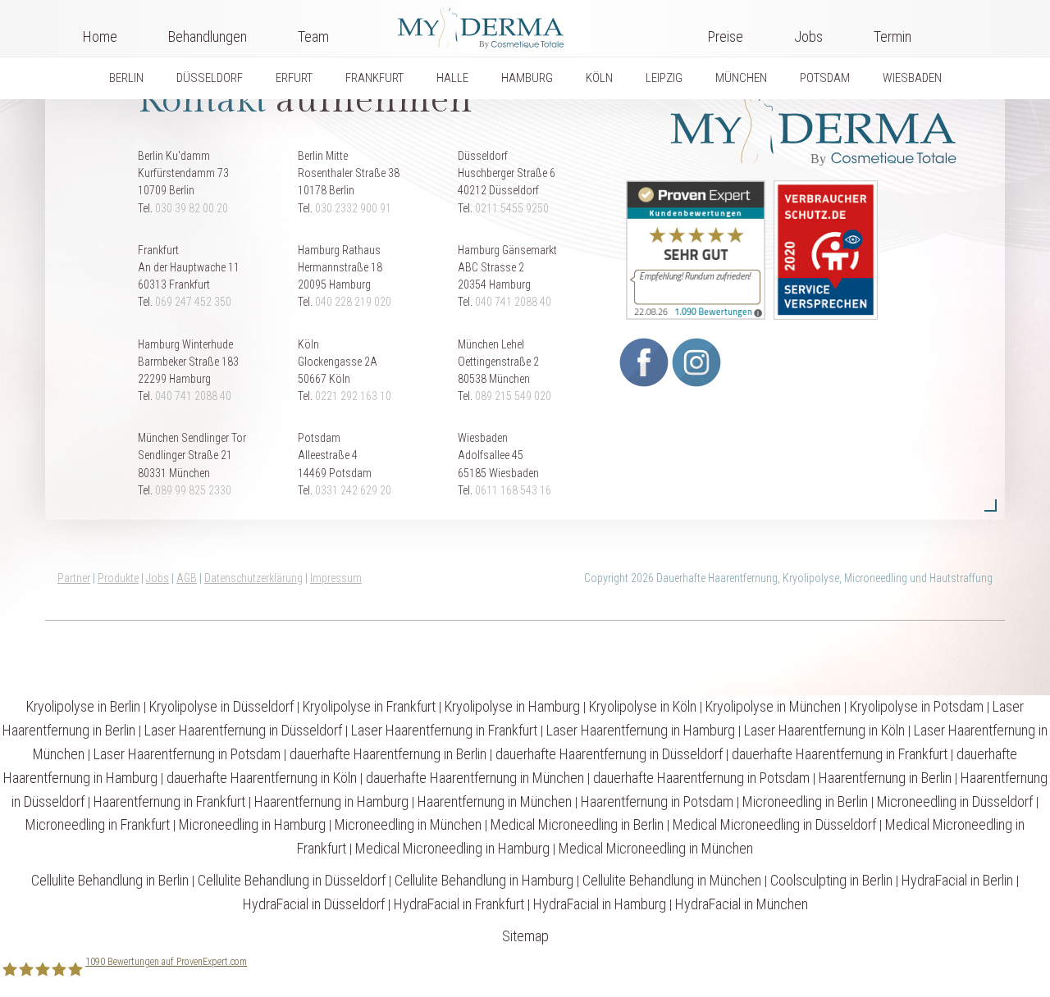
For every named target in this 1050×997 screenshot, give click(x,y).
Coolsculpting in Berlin (831, 880)
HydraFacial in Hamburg (599, 904)
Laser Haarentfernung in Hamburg (640, 730)
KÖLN (599, 78)
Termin (892, 36)
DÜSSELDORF (209, 78)
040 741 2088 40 (513, 301)
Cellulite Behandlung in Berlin (110, 880)
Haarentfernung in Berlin (885, 777)
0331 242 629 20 (353, 490)
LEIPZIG (664, 78)
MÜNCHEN (741, 78)
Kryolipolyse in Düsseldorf (221, 706)
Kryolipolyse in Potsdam (917, 706)
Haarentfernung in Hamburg (331, 801)
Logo (518, 24)
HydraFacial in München (741, 904)
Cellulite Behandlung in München (671, 880)
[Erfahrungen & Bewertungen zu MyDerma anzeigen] (691, 249)
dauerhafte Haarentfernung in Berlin (388, 754)
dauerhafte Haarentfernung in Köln (262, 777)
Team (313, 36)
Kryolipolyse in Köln (642, 706)
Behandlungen (207, 36)
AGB (186, 578)
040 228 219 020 (353, 301)
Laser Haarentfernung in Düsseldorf (243, 730)
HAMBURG (527, 78)
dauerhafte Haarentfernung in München (475, 777)
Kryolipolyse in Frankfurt (369, 706)
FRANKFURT (374, 78)
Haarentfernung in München (495, 801)
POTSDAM (825, 78)
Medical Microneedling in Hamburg (452, 848)
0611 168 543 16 (513, 490)
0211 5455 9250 (512, 208)
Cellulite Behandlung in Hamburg (484, 880)
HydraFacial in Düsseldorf (314, 904)
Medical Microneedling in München (656, 848)
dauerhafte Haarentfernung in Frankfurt (839, 754)
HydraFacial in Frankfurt (459, 904)
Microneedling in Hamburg (252, 824)
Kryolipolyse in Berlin (83, 706)
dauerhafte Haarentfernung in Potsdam (701, 777)
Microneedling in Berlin (805, 801)
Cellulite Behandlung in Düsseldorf (292, 880)
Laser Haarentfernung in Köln (824, 730)
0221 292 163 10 (353, 396)
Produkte (118, 578)
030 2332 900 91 (353, 208)
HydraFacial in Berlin (957, 880)
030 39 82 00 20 (191, 208)
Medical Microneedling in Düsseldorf (774, 824)
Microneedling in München (408, 824)
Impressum (336, 578)
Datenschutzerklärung (253, 578)
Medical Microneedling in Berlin (577, 824)
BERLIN (126, 78)
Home (100, 36)
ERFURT (294, 78)
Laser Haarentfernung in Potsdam (187, 754)
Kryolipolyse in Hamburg (512, 706)
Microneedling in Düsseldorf (955, 801)
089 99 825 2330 (193, 490)
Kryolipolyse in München (773, 706)
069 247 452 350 (193, 301)
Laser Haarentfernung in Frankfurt (444, 730)
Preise (725, 36)
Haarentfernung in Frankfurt (169, 801)
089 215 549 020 (513, 396)
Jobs (808, 36)
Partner (73, 578)
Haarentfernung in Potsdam (657, 801)
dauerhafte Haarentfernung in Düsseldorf (609, 754)
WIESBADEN (912, 78)
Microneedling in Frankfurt (97, 824)
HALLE (452, 78)
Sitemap (525, 936)
